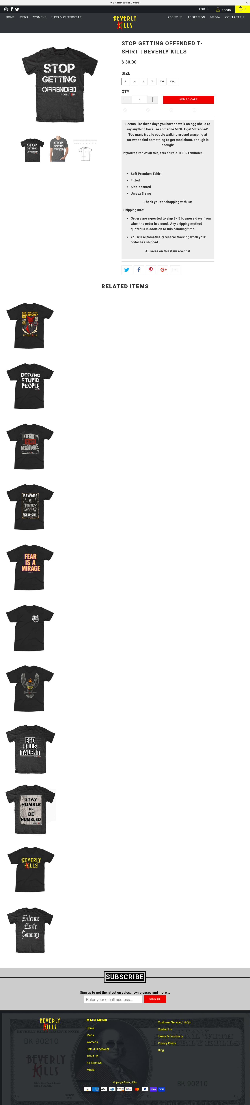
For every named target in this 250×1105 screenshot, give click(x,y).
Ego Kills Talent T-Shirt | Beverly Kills (30, 749)
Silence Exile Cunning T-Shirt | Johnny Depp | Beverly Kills (30, 930)
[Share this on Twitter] (127, 270)
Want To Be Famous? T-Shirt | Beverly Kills (30, 326)
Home (10, 17)
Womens (39, 17)
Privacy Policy (167, 1043)
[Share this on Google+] (163, 270)
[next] (116, 84)
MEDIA (215, 17)
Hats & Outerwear (66, 17)
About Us (174, 17)
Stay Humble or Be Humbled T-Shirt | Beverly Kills (30, 809)
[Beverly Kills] (125, 23)
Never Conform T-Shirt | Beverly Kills (30, 628)
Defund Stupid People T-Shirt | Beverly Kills (30, 386)
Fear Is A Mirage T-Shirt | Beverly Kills (30, 567)
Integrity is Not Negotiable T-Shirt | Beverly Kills (30, 447)
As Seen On (94, 1063)
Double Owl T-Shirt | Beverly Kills (30, 688)
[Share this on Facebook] (139, 270)
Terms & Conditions (170, 1036)
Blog (161, 1050)
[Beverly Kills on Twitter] (16, 9)
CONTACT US (234, 17)
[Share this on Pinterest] (151, 270)
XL (152, 81)
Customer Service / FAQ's (174, 1022)
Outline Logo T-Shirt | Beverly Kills (30, 870)
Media (90, 1070)
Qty (125, 92)
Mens (24, 17)
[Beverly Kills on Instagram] (6, 9)
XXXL (173, 81)
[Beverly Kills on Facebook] (11, 9)
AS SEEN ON (196, 17)
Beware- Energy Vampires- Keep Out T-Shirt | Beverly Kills (30, 507)
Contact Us (165, 1029)
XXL (162, 81)
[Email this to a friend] (175, 270)
